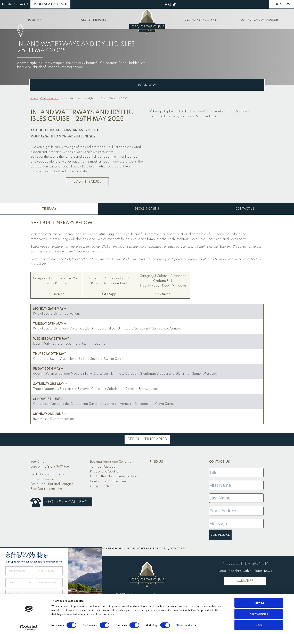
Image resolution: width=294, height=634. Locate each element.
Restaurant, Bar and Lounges (51, 484)
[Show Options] (29, 582)
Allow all (259, 602)
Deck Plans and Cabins (200, 20)
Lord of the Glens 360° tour (50, 466)
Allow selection (259, 613)
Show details (184, 625)
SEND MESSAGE (220, 534)
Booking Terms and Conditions (112, 461)
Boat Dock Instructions (46, 488)
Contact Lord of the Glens (260, 20)
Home (34, 98)
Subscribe (245, 581)
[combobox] (18, 582)
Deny (259, 624)
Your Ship (34, 20)
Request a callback (50, 4)
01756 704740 (17, 4)
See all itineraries (147, 439)
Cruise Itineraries (93, 20)
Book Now (281, 4)
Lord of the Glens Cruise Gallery (113, 476)
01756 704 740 (178, 549)
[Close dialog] (99, 550)
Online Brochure (102, 486)
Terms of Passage (103, 466)
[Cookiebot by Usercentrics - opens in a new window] (29, 627)
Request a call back (67, 502)
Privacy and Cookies (105, 471)
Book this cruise (87, 181)
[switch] (104, 625)
